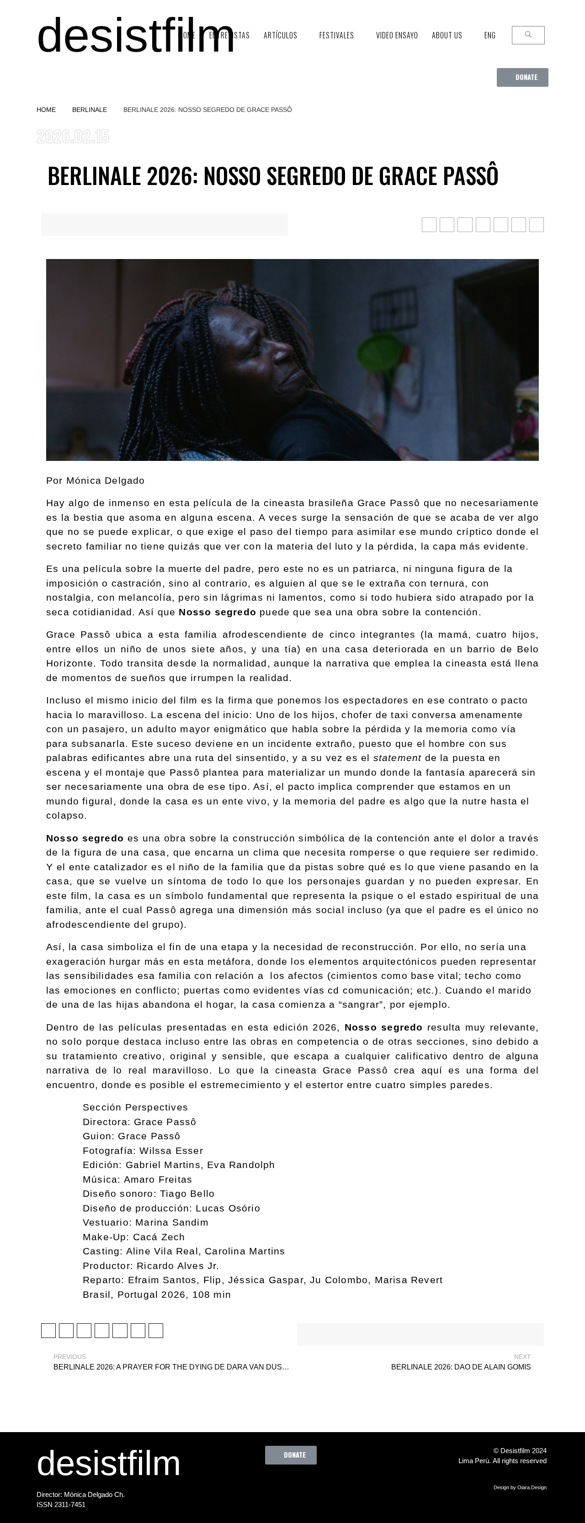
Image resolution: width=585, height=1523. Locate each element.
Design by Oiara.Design (520, 1487)
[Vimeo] (320, 1485)
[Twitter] (270, 1485)
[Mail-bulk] (345, 1485)
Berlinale (89, 109)
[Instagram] (295, 1485)
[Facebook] (245, 1485)
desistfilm (136, 35)
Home (46, 109)
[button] (522, 77)
